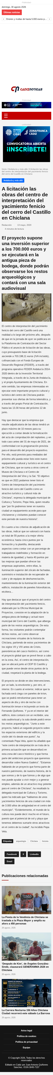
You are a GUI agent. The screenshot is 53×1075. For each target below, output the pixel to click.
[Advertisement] (26, 52)
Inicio (4, 169)
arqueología (21, 841)
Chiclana (34, 841)
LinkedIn (34, 854)
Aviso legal (26, 1030)
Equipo (26, 1047)
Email (9, 861)
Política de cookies (26, 1036)
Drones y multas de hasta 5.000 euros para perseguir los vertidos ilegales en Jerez (26, 19)
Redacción (7, 225)
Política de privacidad (26, 1042)
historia (45, 841)
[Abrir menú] (26, 116)
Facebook (12, 854)
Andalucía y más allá (18, 169)
